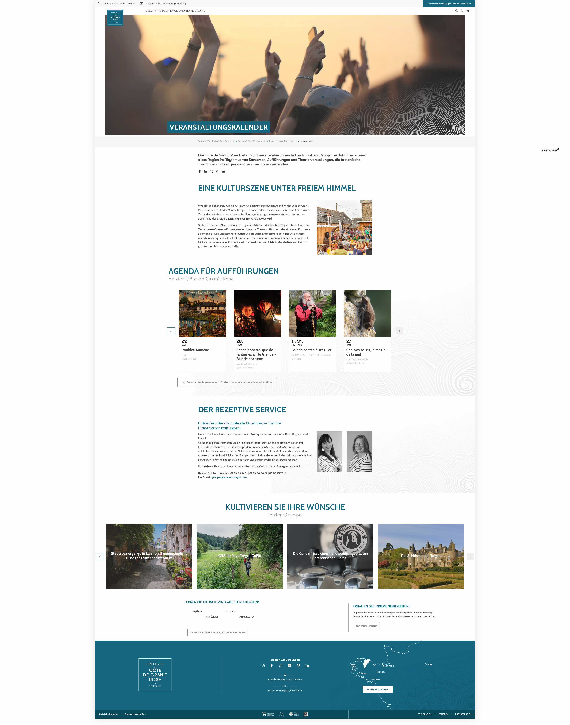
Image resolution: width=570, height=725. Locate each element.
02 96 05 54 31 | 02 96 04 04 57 (285, 690)
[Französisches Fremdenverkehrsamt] (293, 714)
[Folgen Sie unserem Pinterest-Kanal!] (298, 666)
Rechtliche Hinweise (108, 714)
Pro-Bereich (424, 714)
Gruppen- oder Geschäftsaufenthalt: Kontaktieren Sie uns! (218, 632)
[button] (462, 11)
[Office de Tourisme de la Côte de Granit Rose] (115, 15)
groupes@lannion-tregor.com (229, 477)
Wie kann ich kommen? (378, 689)
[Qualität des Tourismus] (281, 714)
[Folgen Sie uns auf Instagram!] (262, 666)
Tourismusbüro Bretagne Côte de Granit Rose (449, 3)
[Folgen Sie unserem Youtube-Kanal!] (289, 666)
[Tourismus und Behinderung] (305, 714)
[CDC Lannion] (268, 714)
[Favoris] (457, 11)
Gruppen (443, 714)
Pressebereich (463, 714)
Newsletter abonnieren (366, 625)
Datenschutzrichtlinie (135, 714)
